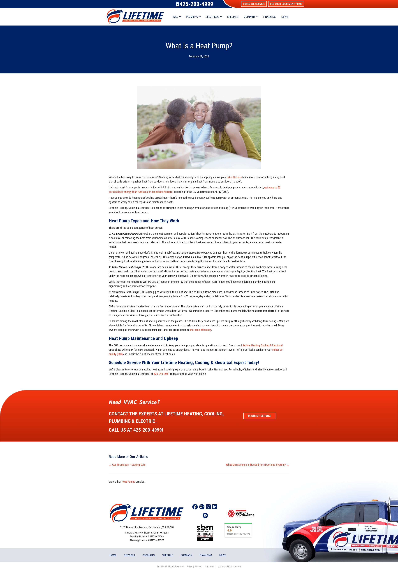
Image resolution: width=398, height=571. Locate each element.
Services (129, 555)
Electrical (212, 16)
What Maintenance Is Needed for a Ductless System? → (257, 464)
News (284, 16)
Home (113, 555)
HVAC (175, 16)
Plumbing (192, 16)
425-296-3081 (161, 373)
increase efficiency (200, 329)
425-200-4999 (196, 4)
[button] (254, 4)
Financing (269, 16)
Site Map (209, 566)
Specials (232, 16)
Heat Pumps (128, 481)
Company (249, 16)
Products (148, 555)
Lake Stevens (234, 177)
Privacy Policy (194, 566)
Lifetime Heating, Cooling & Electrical (262, 345)
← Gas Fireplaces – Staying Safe (127, 464)
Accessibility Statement (229, 566)
